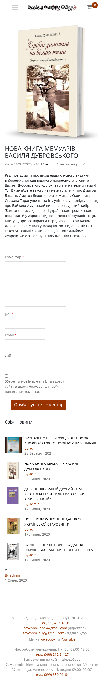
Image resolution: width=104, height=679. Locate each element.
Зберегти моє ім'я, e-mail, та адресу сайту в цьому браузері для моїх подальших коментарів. (34, 386)
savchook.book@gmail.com (45, 628)
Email (11, 335)
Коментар (14, 257)
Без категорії (69, 164)
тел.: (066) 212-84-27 (52, 654)
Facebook (47, 639)
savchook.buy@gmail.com (43, 633)
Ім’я (9, 314)
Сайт (9, 355)
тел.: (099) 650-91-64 (52, 674)
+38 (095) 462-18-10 (54, 623)
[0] (89, 6)
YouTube (68, 639)
